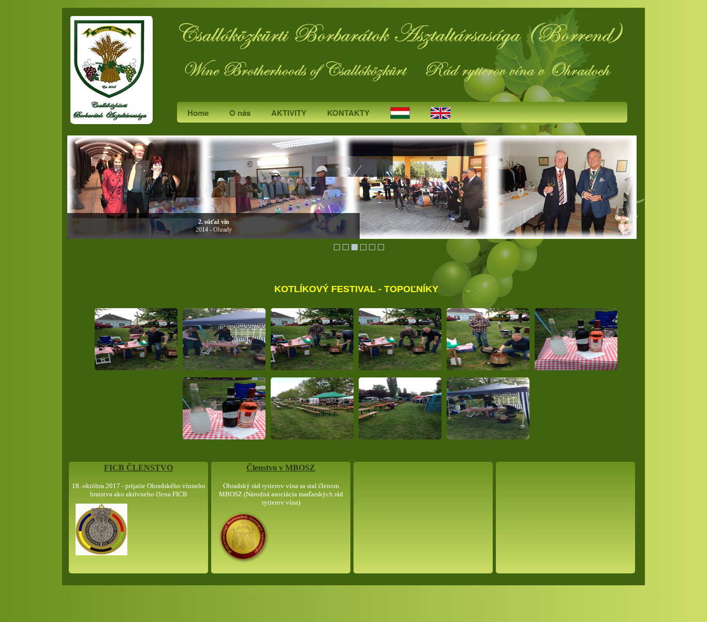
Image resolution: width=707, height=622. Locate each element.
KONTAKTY (348, 112)
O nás (240, 112)
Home (198, 112)
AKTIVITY (288, 112)
